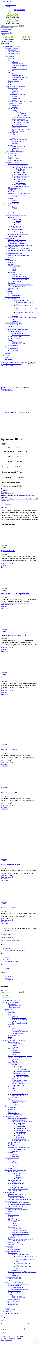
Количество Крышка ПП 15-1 (12, 486)
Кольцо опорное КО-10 (10, 864)
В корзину (4, 490)
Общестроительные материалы (16, 362)
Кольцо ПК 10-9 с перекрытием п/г (12, 387)
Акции (7, 959)
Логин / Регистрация (11, 1313)
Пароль (4, 1329)
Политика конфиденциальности (15, 950)
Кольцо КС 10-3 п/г (9, 750)
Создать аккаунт (15, 1338)
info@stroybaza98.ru (12, 940)
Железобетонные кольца (13, 364)
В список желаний (7, 494)
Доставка (8, 968)
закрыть (3, 990)
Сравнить (4, 492)
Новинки (8, 957)
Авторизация (9, 976)
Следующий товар (7, 391)
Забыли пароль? (6, 1336)
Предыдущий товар (7, 365)
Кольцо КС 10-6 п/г (9, 678)
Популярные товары (11, 961)
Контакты (8, 948)
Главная (3, 362)
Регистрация (9, 979)
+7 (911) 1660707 (6, 1)
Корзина (7, 978)
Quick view (4, 567)
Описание (8, 504)
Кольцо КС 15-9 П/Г (9, 793)
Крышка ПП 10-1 (8, 551)
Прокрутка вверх (6, 1340)
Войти (3, 1333)
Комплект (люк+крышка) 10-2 (13, 635)
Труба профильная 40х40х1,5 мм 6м (12, 412)
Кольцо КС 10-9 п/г (9, 907)
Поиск (21, 25)
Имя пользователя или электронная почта (15, 1324)
